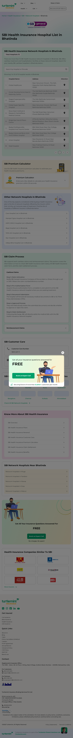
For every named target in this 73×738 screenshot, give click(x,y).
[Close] (62, 352)
